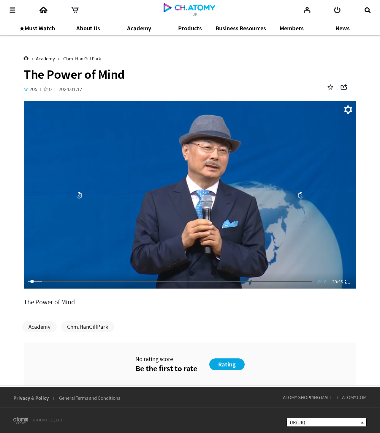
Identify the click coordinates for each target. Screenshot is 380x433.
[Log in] (337, 10)
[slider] (170, 281)
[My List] (307, 9)
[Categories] (12, 10)
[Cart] (75, 10)
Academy (45, 58)
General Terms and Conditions (89, 397)
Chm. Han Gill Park (81, 58)
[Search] (367, 10)
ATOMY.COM (354, 397)
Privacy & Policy (31, 397)
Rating (227, 364)
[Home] (43, 10)
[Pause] (189, 195)
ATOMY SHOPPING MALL (307, 397)
